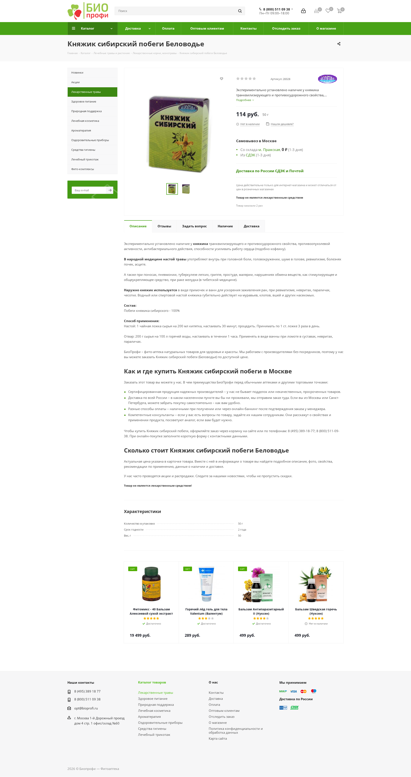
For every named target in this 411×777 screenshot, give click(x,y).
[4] (250, 78)
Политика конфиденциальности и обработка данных (236, 730)
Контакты (216, 692)
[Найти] (240, 11)
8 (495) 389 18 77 (87, 691)
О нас (213, 682)
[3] (246, 78)
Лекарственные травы (155, 692)
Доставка (216, 698)
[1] (238, 78)
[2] (242, 78)
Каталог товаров (152, 682)
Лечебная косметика (154, 710)
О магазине (218, 722)
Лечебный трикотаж (154, 734)
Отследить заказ (221, 716)
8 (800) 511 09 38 (276, 9)
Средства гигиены (152, 728)
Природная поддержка (156, 704)
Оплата (214, 704)
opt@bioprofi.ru (86, 708)
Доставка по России (255, 170)
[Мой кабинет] (303, 11)
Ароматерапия (149, 716)
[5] (254, 78)
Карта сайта (218, 738)
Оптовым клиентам (224, 710)
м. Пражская (269, 149)
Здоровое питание (152, 698)
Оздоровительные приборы (160, 722)
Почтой (296, 170)
